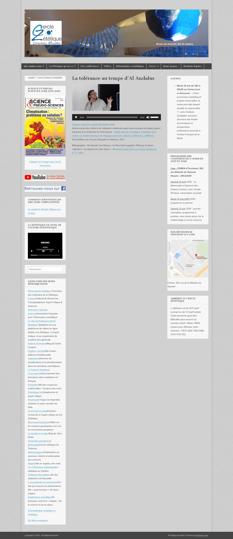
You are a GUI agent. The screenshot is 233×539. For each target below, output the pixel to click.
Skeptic (31, 463)
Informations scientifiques (130, 66)
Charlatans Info (35, 392)
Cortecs (32, 298)
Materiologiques (36, 452)
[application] (116, 117)
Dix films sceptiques (38, 520)
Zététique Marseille (37, 474)
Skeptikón (33, 325)
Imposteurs (33, 358)
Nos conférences (90, 66)
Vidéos (107, 66)
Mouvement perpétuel (39, 422)
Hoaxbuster (33, 399)
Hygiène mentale (36, 351)
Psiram (31, 385)
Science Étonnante (37, 343)
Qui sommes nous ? (34, 66)
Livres (152, 66)
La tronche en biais (37, 411)
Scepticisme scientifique (40, 497)
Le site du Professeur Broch (42, 321)
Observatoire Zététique (39, 291)
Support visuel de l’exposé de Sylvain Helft (93, 124)
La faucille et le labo (38, 433)
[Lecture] (76, 117)
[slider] (154, 117)
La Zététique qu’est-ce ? (62, 66)
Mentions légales (192, 66)
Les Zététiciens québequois (41, 467)
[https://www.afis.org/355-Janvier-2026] (45, 155)
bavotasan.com (201, 535)
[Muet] (147, 117)
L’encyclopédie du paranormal (43, 482)
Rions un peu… (171, 66)
